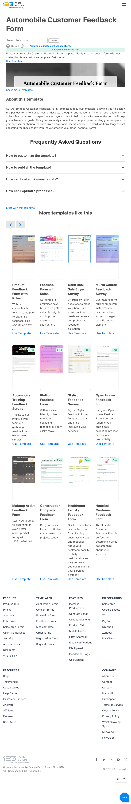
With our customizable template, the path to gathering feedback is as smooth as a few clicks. (23, 317)
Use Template (14, 61)
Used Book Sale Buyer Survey (76, 289)
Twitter (103, 759)
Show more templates (19, 89)
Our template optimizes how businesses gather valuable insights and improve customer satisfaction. (51, 312)
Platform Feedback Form (48, 399)
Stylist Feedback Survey (75, 399)
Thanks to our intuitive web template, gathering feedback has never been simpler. (20, 427)
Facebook (96, 759)
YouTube (118, 759)
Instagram (125, 759)
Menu (124, 5)
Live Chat (124, 797)
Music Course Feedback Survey (106, 289)
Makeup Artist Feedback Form (23, 510)
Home (14, 46)
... (25, 46)
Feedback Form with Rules (48, 289)
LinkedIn (111, 759)
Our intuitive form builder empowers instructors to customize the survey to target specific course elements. (106, 312)
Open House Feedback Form (105, 399)
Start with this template (20, 207)
